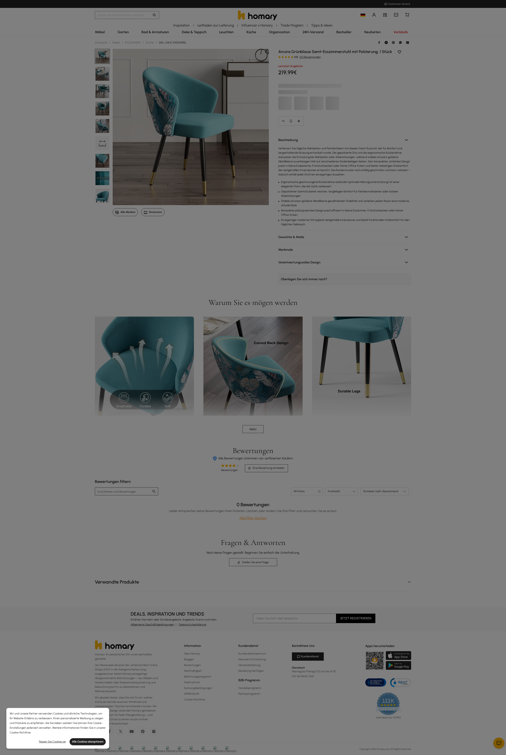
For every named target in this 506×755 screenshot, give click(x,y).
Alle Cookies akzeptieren (87, 741)
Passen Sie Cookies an (52, 741)
